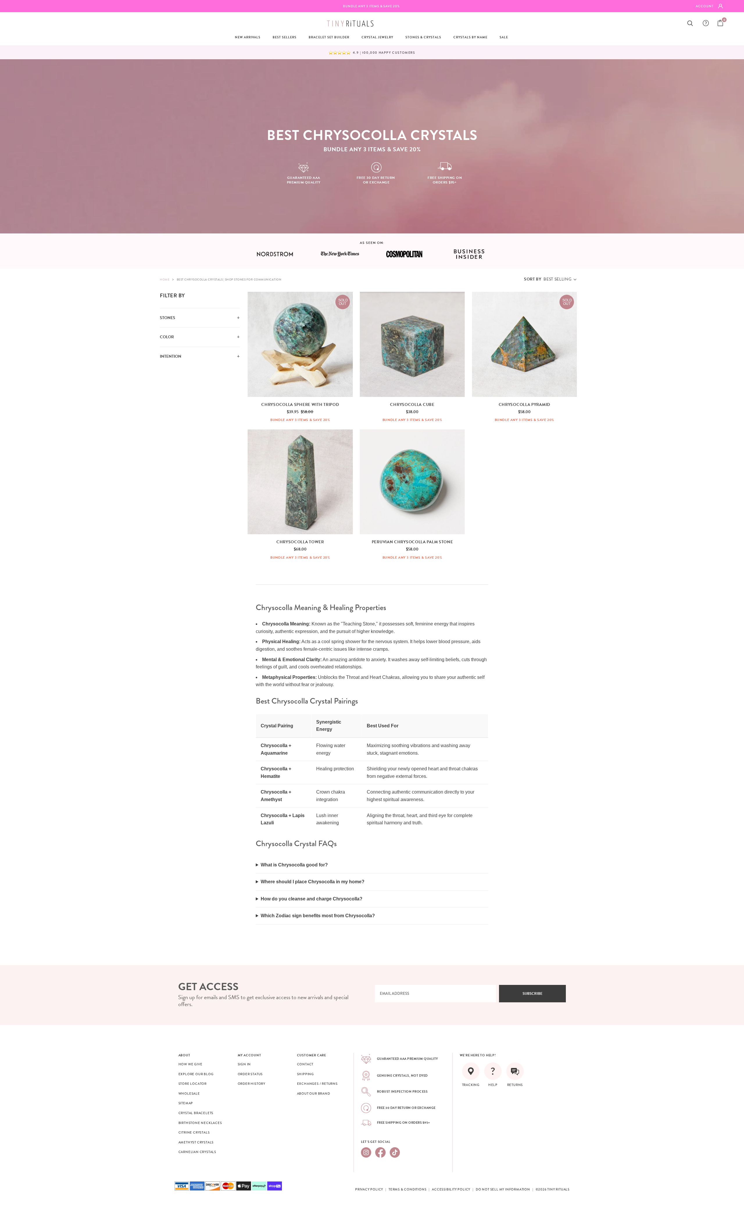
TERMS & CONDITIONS (407, 1189)
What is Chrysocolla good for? (294, 864)
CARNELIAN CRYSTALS (197, 1152)
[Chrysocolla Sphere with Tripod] (300, 344)
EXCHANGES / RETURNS (317, 1083)
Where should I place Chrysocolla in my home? (312, 881)
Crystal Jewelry (377, 37)
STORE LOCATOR (192, 1083)
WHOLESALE (189, 1093)
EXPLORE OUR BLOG (196, 1074)
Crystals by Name (470, 37)
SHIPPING (305, 1074)
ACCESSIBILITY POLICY (451, 1189)
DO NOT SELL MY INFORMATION (503, 1189)
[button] (550, 279)
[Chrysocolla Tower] (300, 482)
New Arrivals (247, 37)
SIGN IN (244, 1064)
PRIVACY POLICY (369, 1189)
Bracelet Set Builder (329, 37)
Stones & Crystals (423, 37)
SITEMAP (185, 1103)
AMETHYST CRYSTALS (196, 1142)
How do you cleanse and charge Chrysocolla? (311, 898)
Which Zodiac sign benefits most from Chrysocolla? (318, 915)
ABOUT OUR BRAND (313, 1093)
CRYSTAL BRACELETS (196, 1113)
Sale (504, 37)
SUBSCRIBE (533, 994)
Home (164, 279)
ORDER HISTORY (251, 1083)
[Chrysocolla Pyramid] (524, 344)
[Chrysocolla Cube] (412, 344)
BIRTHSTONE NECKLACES (200, 1123)
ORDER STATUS (250, 1074)
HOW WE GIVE (190, 1064)
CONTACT (305, 1064)
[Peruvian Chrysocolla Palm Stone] (412, 482)
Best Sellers (284, 37)
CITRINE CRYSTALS (194, 1132)
